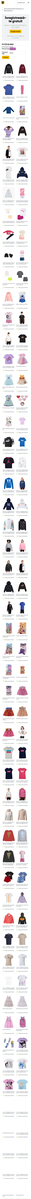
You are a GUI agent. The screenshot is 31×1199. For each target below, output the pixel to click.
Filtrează (5, 57)
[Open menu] (28, 2)
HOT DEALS (12, 48)
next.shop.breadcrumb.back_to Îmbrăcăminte (14, 9)
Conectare (15, 38)
